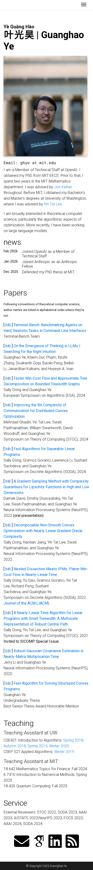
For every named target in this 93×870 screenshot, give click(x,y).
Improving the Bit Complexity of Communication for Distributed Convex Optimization (36, 411)
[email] (21, 842)
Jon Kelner (63, 187)
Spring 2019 (37, 746)
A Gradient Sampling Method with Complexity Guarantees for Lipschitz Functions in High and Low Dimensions (46, 487)
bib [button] (8, 325)
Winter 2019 (64, 751)
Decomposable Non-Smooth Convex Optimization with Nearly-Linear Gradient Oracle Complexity (43, 531)
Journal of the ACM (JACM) (26, 603)
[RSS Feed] (72, 842)
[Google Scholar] (39, 842)
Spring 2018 (73, 740)
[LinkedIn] (55, 842)
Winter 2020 (59, 746)
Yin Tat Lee (53, 204)
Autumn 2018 (15, 746)
